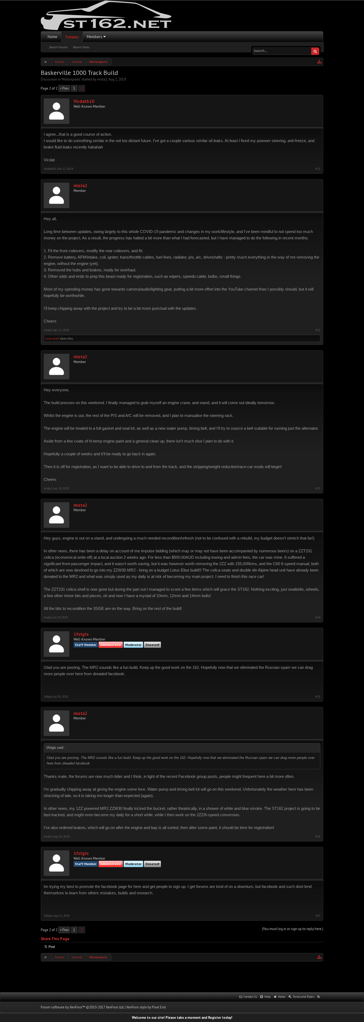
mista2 (102, 79)
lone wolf (52, 338)
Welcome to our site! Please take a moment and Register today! (182, 1017)
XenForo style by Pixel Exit (146, 1007)
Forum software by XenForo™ (82, 1007)
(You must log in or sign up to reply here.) (292, 929)
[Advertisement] (182, 976)
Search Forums (58, 47)
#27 (318, 916)
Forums (72, 36)
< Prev (64, 88)
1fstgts (81, 634)
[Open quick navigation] (319, 62)
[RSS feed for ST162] (319, 997)
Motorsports (71, 79)
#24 (318, 617)
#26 (318, 836)
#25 (318, 696)
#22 (318, 330)
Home (52, 36)
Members (94, 36)
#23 (318, 488)
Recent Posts (81, 47)
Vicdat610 (84, 101)
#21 (318, 169)
